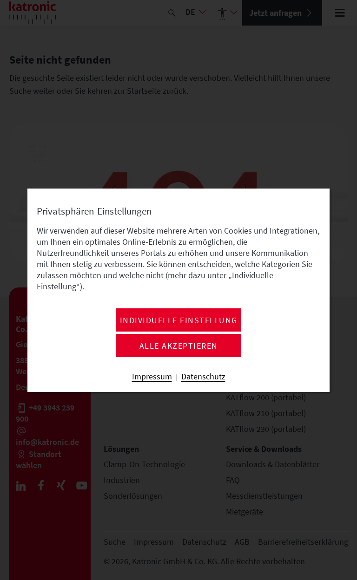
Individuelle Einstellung (179, 320)
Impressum (152, 376)
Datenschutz (203, 376)
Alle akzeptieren (178, 346)
